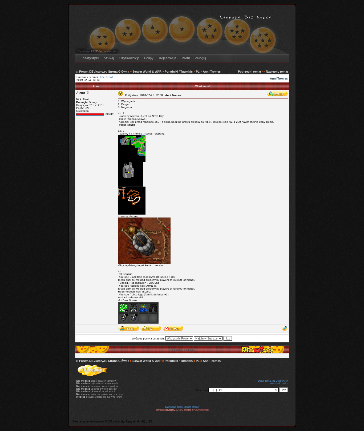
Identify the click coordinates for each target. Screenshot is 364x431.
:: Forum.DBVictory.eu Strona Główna (102, 71)
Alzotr (80, 93)
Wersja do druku (279, 383)
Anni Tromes (212, 71)
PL (198, 71)
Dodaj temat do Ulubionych (273, 380)
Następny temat (277, 71)
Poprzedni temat (249, 71)
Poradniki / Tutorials (179, 71)
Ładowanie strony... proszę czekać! (182, 406)
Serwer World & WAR (146, 71)
